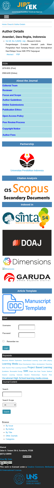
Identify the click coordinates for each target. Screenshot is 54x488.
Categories (10, 439)
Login (40, 4)
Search (10, 24)
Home (4, 24)
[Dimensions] (27, 218)
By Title (9, 432)
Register (48, 4)
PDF (18, 54)
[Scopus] (27, 191)
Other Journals (12, 436)
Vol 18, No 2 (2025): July (16, 41)
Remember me (13, 342)
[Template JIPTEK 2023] (27, 303)
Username (6, 325)
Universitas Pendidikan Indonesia (27, 170)
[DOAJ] (27, 243)
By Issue (9, 426)
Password (6, 333)
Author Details (20, 24)
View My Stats (6, 459)
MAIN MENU (6, 16)
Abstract (10, 54)
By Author (10, 429)
